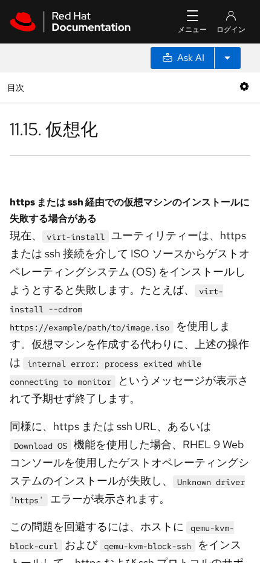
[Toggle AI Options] (227, 58)
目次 (17, 87)
